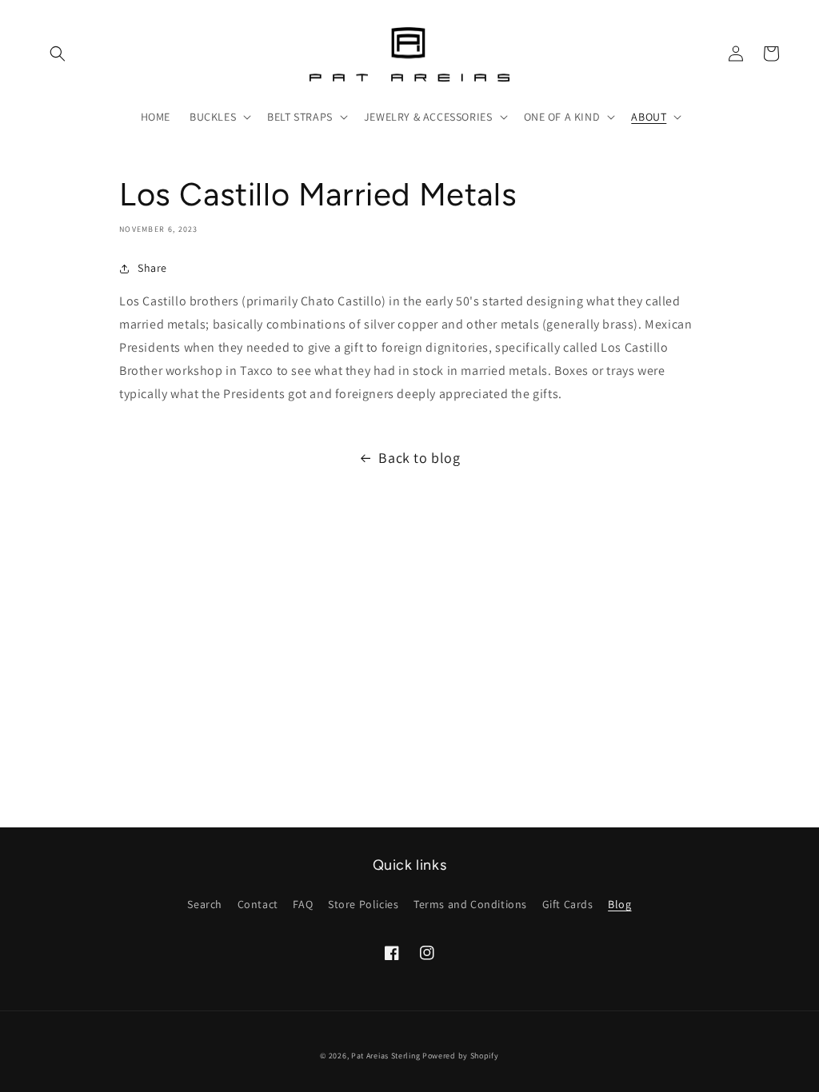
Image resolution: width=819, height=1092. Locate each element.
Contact (258, 904)
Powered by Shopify (460, 1055)
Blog (619, 904)
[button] (57, 53)
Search (204, 904)
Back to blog (419, 457)
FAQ (303, 904)
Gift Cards (567, 904)
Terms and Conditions (470, 904)
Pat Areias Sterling (385, 1055)
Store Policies (363, 904)
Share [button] (152, 268)
